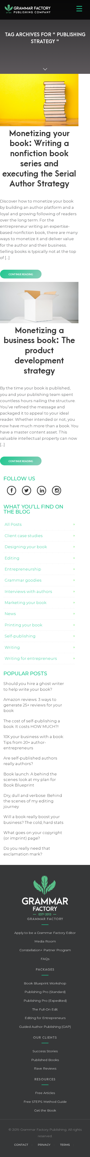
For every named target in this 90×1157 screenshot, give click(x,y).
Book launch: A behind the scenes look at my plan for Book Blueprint (30, 780)
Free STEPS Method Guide (45, 1102)
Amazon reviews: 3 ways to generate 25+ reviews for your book (32, 705)
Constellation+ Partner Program (45, 950)
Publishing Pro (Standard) (45, 992)
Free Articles (45, 1093)
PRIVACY (44, 1144)
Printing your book (23, 625)
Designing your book (26, 546)
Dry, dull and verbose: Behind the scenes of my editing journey (32, 801)
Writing (12, 647)
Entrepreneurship (23, 569)
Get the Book (45, 1110)
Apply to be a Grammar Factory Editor (45, 933)
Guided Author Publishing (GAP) (45, 1027)
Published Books (45, 1060)
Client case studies (24, 535)
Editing (12, 558)
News (10, 613)
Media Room (45, 941)
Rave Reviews (45, 1068)
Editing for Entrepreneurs (45, 1018)
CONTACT (21, 1144)
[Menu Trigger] (79, 8)
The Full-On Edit (45, 1009)
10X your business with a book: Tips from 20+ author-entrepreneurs (33, 742)
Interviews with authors (28, 591)
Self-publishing (20, 636)
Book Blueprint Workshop (45, 983)
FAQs (45, 959)
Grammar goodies (23, 580)
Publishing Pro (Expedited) (45, 1001)
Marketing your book (25, 602)
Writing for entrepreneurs (31, 658)
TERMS (65, 1144)
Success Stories (45, 1051)
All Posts (13, 524)
